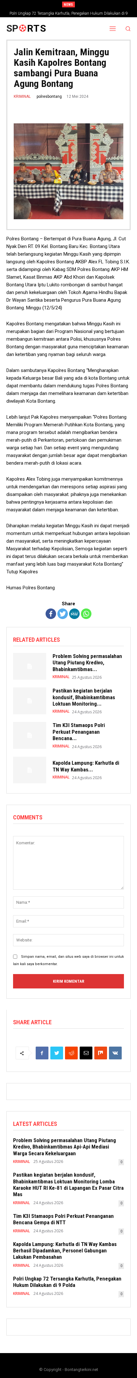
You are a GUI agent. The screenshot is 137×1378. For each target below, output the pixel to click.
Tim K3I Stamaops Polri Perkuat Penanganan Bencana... (79, 731)
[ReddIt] (71, 1053)
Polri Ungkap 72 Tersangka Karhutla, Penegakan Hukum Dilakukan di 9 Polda (67, 1281)
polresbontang (49, 96)
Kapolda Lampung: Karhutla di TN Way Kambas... (86, 766)
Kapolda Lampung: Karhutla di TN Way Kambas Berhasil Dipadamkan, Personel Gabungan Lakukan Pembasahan (65, 1250)
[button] (128, 28)
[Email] (86, 1053)
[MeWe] (74, 613)
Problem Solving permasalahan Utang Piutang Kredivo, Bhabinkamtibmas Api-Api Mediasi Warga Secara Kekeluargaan (64, 1147)
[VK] (115, 1053)
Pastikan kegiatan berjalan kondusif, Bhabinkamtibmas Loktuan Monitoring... (84, 697)
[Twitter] (62, 613)
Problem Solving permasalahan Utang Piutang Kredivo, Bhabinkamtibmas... (87, 662)
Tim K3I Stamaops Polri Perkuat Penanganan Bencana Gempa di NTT (63, 1219)
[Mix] (100, 1053)
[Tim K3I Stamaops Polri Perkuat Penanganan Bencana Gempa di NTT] (29, 735)
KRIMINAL (22, 96)
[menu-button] (112, 28)
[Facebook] (51, 613)
